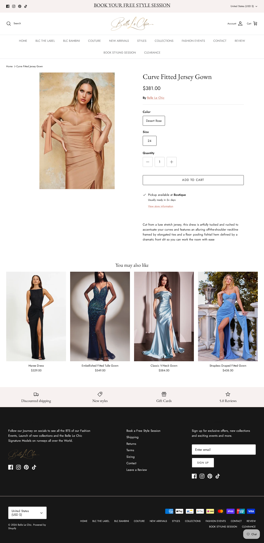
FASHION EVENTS (193, 41)
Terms (130, 450)
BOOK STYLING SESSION (120, 52)
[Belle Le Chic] (132, 24)
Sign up (203, 463)
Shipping (132, 437)
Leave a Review (136, 470)
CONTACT (219, 41)
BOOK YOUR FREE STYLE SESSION (132, 5)
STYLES (141, 41)
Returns (131, 443)
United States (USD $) (242, 6)
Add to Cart (193, 180)
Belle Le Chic (155, 98)
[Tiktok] (25, 6)
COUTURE (94, 41)
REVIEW (240, 41)
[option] (77, 130)
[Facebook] (7, 6)
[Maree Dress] (36, 316)
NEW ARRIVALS (119, 41)
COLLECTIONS (164, 41)
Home (9, 66)
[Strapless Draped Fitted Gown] (228, 316)
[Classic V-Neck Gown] (164, 316)
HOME (23, 41)
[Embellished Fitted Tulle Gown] (100, 316)
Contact (131, 463)
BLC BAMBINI (71, 41)
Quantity (148, 153)
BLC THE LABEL (45, 41)
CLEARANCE (152, 52)
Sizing (130, 456)
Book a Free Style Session (143, 430)
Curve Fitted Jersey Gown (29, 66)
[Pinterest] (19, 6)
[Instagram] (13, 6)
